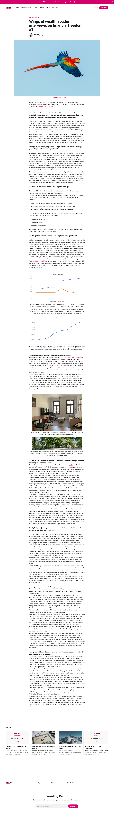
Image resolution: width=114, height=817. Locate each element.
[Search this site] (90, 7)
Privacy (53, 783)
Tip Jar (48, 7)
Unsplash (65, 97)
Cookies (60, 783)
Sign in (96, 7)
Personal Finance (26, 7)
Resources (55, 7)
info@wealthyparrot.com (45, 106)
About (66, 783)
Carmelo (36, 34)
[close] (112, 2)
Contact (41, 7)
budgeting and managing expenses (72, 357)
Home (17, 7)
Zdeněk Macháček (56, 97)
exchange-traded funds (40, 261)
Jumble (35, 7)
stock (71, 465)
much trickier (61, 366)
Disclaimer (73, 783)
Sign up (40, 783)
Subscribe (104, 7)
